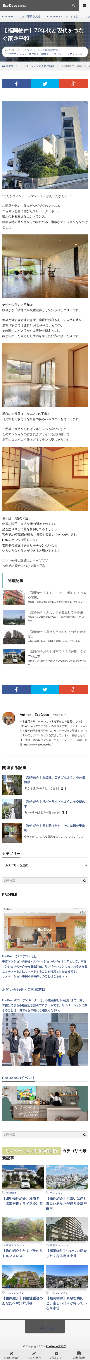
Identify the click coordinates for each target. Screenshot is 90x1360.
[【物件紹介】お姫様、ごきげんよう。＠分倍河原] (12, 785)
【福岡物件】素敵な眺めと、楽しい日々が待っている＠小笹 (66, 1303)
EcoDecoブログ (56, 1346)
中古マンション (18, 54)
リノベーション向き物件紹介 (44, 50)
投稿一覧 (58, 714)
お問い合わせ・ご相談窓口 (23, 989)
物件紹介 (46, 54)
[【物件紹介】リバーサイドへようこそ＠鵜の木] (12, 809)
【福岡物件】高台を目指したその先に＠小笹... (57, 634)
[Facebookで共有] (16, 83)
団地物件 (11, 1192)
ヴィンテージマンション (68, 54)
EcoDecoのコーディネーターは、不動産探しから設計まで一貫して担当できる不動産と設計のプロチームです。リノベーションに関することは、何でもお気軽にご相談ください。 (44, 1005)
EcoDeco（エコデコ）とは (63, 16)
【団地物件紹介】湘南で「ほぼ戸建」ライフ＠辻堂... (57, 653)
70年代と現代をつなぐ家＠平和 (23, 566)
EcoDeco (7, 16)
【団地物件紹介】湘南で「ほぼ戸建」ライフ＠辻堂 (22, 1200)
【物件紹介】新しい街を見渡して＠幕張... (56, 612)
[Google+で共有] (73, 83)
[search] (84, 880)
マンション (56, 1192)
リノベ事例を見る (29, 16)
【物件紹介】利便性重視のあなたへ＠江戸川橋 (22, 1300)
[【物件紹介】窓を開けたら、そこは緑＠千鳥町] (12, 833)
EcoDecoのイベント (18, 1077)
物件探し (34, 54)
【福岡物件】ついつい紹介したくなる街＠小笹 (66, 1253)
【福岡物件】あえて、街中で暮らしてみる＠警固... (57, 595)
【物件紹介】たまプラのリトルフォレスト (22, 1253)
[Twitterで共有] (45, 83)
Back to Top (45, 1328)
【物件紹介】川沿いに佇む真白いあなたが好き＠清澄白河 (66, 1203)
